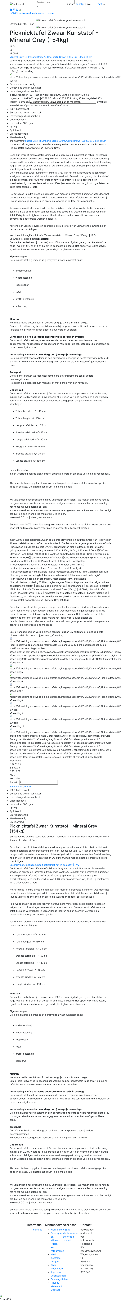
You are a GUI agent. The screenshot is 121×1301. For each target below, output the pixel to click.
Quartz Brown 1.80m (62, 56)
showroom (40, 13)
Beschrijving (16, 864)
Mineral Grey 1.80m (20, 56)
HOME (13, 13)
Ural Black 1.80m (82, 56)
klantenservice (25, 13)
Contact (55, 1289)
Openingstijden (59, 1279)
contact (51, 13)
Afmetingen (29, 864)
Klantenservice (59, 1229)
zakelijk (80, 4)
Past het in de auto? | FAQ (64, 864)
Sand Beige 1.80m (41, 56)
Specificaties (43, 864)
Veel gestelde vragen (55, 1258)
